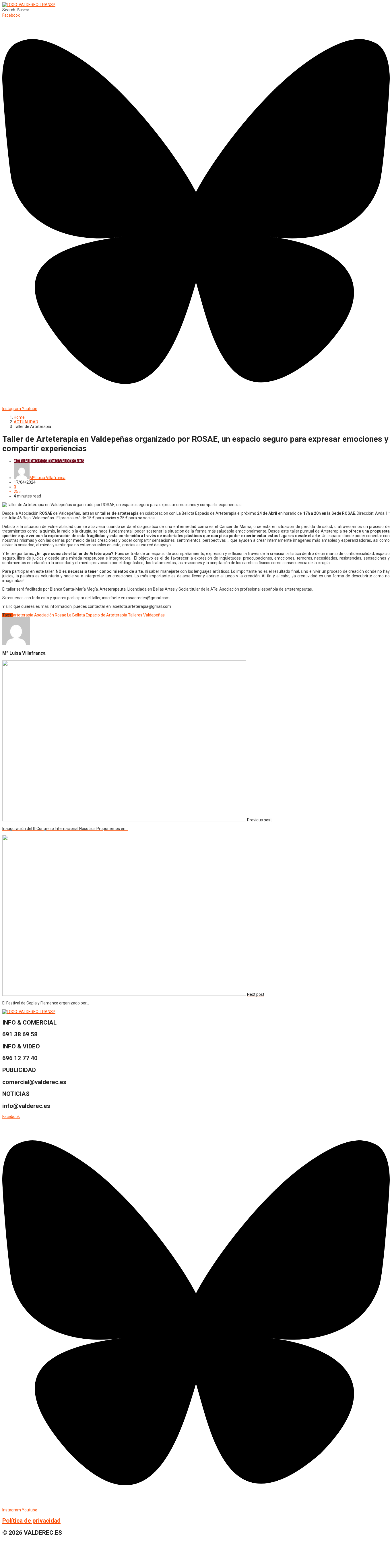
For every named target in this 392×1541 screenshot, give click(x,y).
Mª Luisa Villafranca (47, 477)
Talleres (135, 615)
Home (19, 417)
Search (8, 9)
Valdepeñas (154, 615)
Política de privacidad (31, 1520)
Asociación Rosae (50, 615)
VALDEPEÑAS (71, 461)
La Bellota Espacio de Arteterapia (97, 615)
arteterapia (23, 615)
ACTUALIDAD (26, 422)
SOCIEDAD (48, 461)
